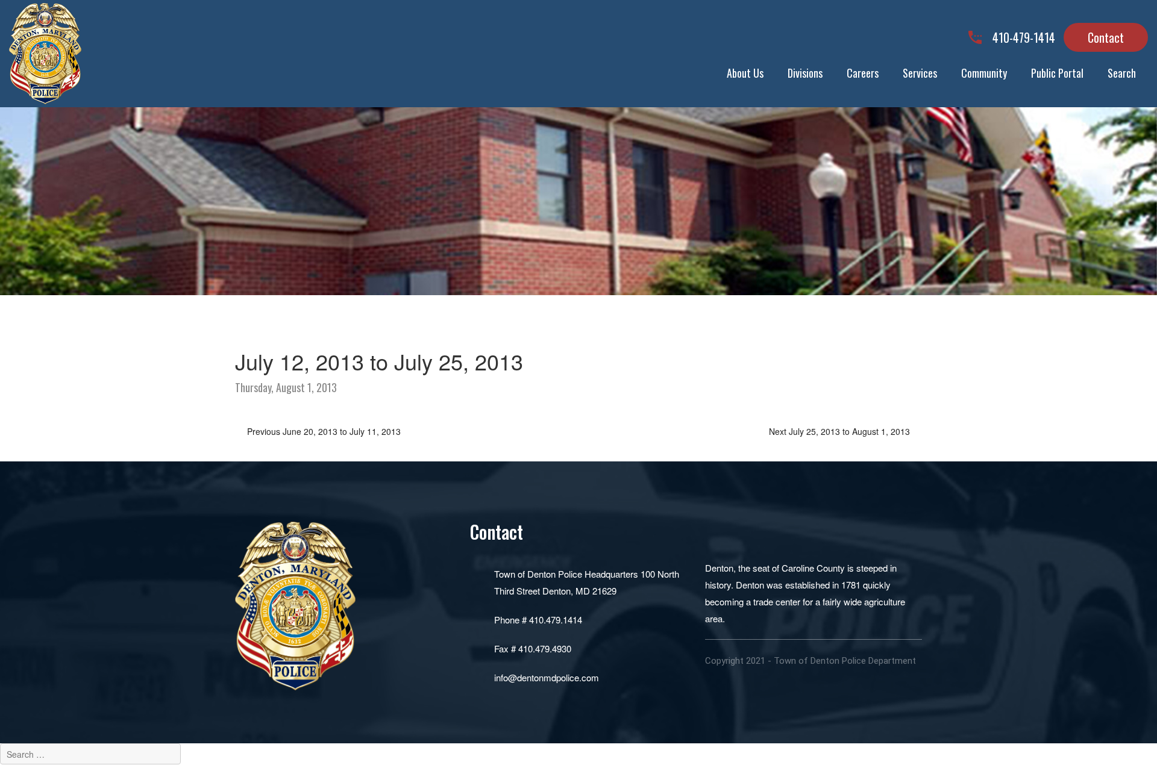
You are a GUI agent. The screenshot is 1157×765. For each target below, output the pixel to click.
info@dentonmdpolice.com (546, 677)
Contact (1106, 37)
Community (984, 73)
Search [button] (1122, 73)
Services (920, 73)
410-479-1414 (1023, 37)
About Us (745, 73)
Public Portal (1057, 73)
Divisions (805, 73)
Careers (863, 73)
